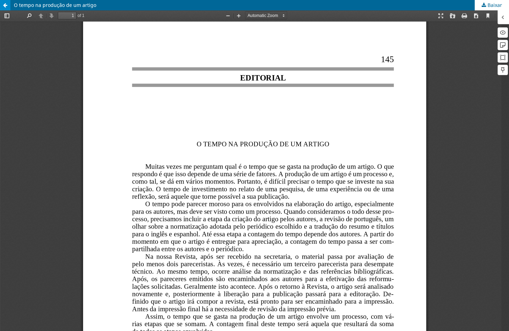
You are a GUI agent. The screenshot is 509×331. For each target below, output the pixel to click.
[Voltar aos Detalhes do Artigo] (5, 5)
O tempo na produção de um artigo (55, 5)
